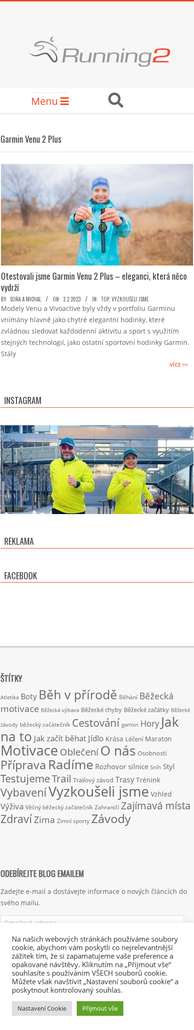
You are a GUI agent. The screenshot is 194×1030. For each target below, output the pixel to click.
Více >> (179, 364)
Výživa (12, 806)
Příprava (23, 764)
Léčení (134, 739)
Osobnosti (152, 753)
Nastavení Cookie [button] (41, 1008)
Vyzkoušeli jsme (130, 299)
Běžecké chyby (101, 709)
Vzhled (161, 794)
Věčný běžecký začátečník (59, 807)
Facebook (20, 575)
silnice (138, 767)
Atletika (9, 697)
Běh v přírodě (78, 695)
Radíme (70, 764)
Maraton (158, 738)
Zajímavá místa (156, 805)
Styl (169, 766)
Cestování (96, 723)
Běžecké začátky (146, 709)
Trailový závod (93, 780)
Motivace (29, 750)
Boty (29, 696)
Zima (44, 820)
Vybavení (23, 792)
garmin (129, 724)
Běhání (128, 697)
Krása (114, 738)
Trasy (124, 779)
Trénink (148, 779)
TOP (105, 299)
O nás (118, 750)
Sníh (155, 767)
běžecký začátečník (45, 725)
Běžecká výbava (60, 709)
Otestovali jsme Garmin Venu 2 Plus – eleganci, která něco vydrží (94, 281)
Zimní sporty (73, 820)
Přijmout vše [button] (100, 1008)
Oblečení (79, 751)
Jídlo (96, 738)
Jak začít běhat (60, 738)
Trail (61, 778)
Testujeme (25, 778)
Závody (111, 818)
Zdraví (16, 818)
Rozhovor (110, 767)
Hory (149, 723)
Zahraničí (107, 807)
